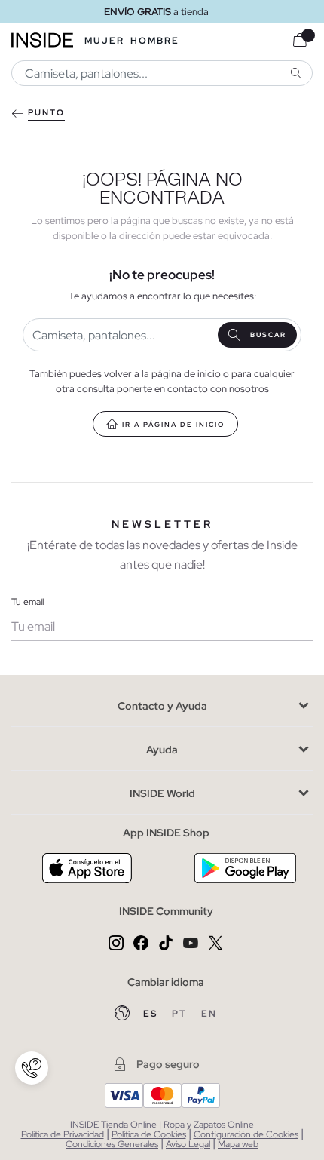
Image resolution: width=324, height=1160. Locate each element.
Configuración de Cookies (246, 1134)
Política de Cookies (149, 1134)
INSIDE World (162, 793)
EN (209, 1014)
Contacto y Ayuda (162, 706)
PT (181, 1014)
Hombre (154, 41)
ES (151, 1014)
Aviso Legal (188, 1144)
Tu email (27, 601)
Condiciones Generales (112, 1144)
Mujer (104, 41)
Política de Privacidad (62, 1134)
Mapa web (238, 1144)
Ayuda (162, 749)
